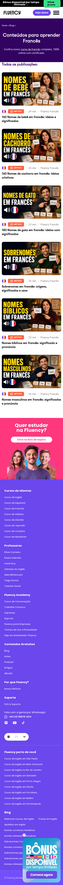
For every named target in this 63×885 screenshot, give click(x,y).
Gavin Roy (9, 563)
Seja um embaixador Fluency (20, 635)
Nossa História (12, 688)
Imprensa (9, 612)
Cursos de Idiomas (17, 491)
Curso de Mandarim (15, 536)
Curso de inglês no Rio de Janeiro (23, 769)
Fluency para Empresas (17, 624)
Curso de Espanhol (14, 502)
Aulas (7, 656)
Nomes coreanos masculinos (20, 847)
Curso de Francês (14, 508)
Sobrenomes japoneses (17, 852)
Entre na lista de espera (31, 439)
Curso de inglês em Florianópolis (22, 803)
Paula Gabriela (12, 557)
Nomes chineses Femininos (19, 864)
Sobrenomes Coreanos (17, 841)
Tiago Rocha (11, 580)
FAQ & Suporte (12, 704)
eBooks (8, 673)
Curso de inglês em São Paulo (21, 758)
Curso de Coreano (14, 531)
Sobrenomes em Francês (18, 858)
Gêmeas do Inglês (14, 569)
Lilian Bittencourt (13, 574)
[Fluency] (12, 13)
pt (16, 737)
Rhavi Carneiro (12, 552)
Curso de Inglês (13, 497)
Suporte (8, 618)
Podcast (9, 662)
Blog (11, 25)
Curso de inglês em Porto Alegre (22, 781)
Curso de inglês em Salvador (20, 775)
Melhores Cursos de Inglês (19, 818)
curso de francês (30, 49)
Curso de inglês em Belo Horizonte (23, 764)
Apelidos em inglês (14, 824)
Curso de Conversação (17, 601)
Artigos (8, 667)
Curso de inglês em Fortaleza (20, 792)
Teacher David (12, 586)
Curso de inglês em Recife (18, 786)
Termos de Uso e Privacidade (20, 629)
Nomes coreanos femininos (19, 830)
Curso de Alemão (14, 519)
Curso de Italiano (14, 514)
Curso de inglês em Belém (18, 798)
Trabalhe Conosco (14, 607)
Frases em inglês (48, 818)
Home (4, 25)
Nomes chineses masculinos (20, 835)
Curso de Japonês (14, 525)
